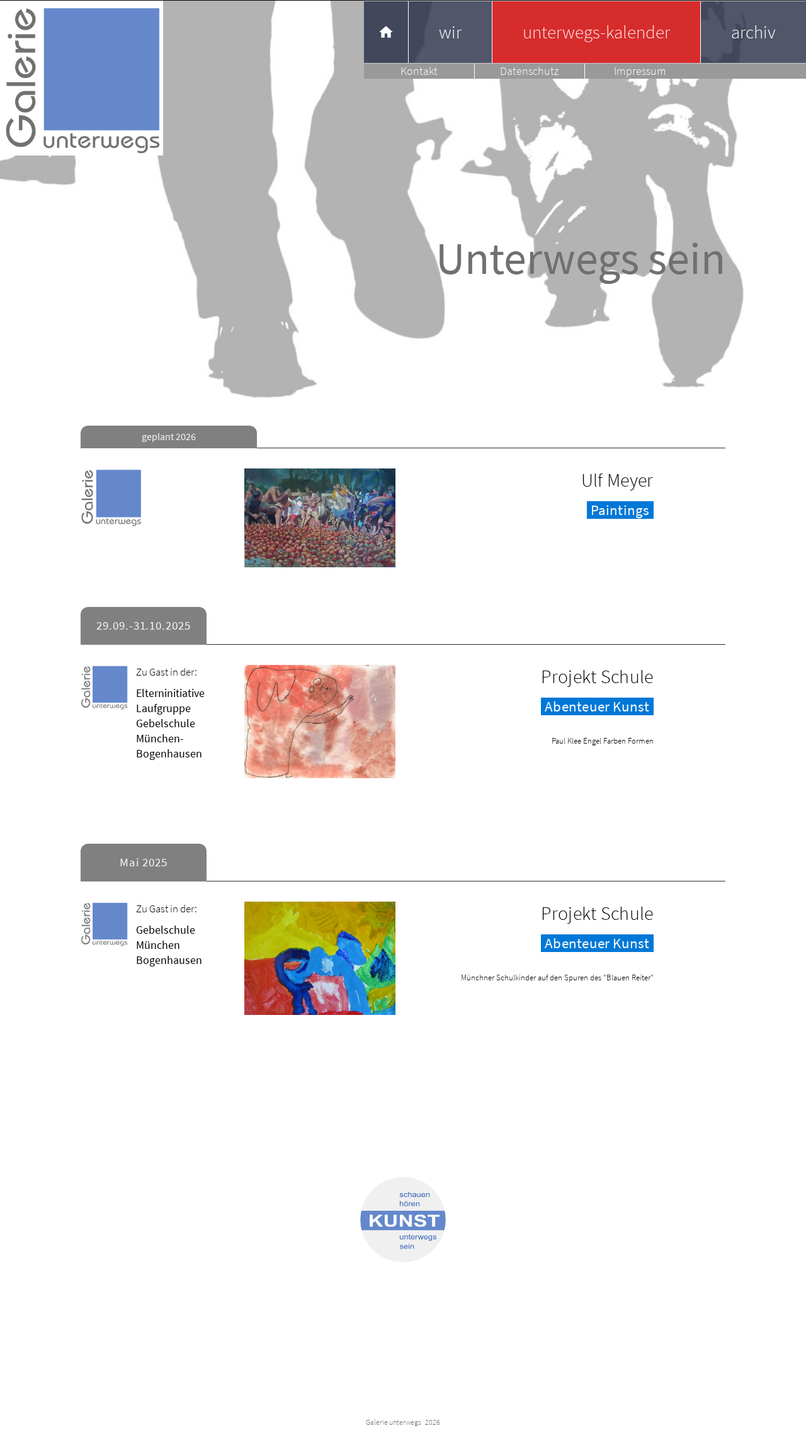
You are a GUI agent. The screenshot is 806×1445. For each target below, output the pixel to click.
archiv (753, 31)
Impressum (640, 71)
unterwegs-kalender (596, 31)
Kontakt (419, 71)
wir (450, 31)
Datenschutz (529, 71)
